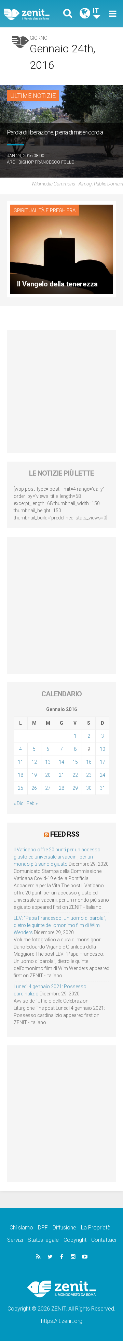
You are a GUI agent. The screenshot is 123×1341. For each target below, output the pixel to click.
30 (89, 788)
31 (102, 788)
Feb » (32, 803)
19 (34, 775)
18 (20, 775)
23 (89, 775)
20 (48, 775)
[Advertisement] (61, 391)
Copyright (75, 1240)
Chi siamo (21, 1227)
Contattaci (103, 1240)
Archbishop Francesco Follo (40, 162)
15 (75, 762)
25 (20, 788)
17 (102, 762)
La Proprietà (95, 1227)
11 (20, 762)
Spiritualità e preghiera (45, 210)
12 (34, 762)
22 (75, 775)
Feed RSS (64, 834)
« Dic (19, 803)
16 (89, 762)
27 (48, 788)
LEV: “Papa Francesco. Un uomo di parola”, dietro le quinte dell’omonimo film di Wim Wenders (60, 925)
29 (75, 788)
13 (48, 762)
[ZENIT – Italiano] (34, 14)
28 (61, 788)
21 (61, 775)
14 (61, 762)
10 (102, 749)
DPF (43, 1227)
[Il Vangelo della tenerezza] (61, 248)
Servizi (15, 1240)
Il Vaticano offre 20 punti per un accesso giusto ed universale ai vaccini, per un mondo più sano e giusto (57, 857)
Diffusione (64, 1227)
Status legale (43, 1240)
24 (102, 775)
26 (34, 788)
